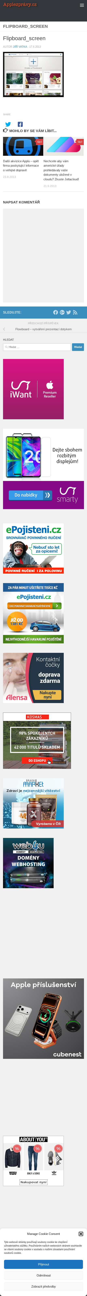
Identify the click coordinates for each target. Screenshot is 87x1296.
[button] (81, 1234)
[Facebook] (55, 312)
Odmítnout (44, 1275)
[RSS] (75, 312)
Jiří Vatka (20, 46)
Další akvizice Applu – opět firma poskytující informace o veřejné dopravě (21, 165)
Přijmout (43, 1264)
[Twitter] (68, 312)
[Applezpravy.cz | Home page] (27, 5)
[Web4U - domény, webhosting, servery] (28, 887)
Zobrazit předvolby (43, 1286)
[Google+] (62, 312)
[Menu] (82, 5)
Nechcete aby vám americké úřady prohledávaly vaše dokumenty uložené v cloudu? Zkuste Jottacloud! (61, 170)
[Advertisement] (45, 15)
